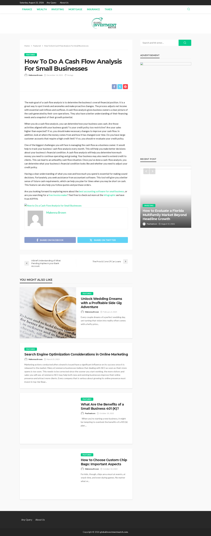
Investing (57, 9)
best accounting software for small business (101, 191)
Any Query (51, 2)
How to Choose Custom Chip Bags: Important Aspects (104, 462)
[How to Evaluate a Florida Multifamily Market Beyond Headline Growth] (165, 197)
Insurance (93, 9)
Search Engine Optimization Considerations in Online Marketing (76, 354)
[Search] (188, 9)
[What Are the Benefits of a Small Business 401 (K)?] (48, 418)
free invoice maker (58, 195)
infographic (110, 195)
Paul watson (90, 413)
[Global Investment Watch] (105, 23)
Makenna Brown (35, 75)
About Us (64, 2)
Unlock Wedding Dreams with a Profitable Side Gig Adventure (101, 303)
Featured (30, 55)
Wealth (42, 9)
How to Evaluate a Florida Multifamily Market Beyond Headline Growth (165, 215)
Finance (27, 9)
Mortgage (75, 9)
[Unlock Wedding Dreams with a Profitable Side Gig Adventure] (48, 312)
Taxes (108, 9)
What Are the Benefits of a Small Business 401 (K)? (102, 406)
